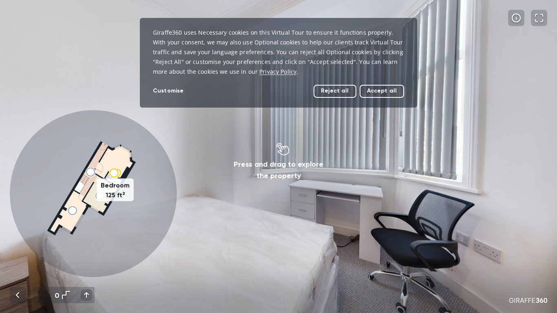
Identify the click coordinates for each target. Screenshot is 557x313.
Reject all (335, 90)
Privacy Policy (277, 71)
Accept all (382, 90)
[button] (93, 193)
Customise (168, 90)
